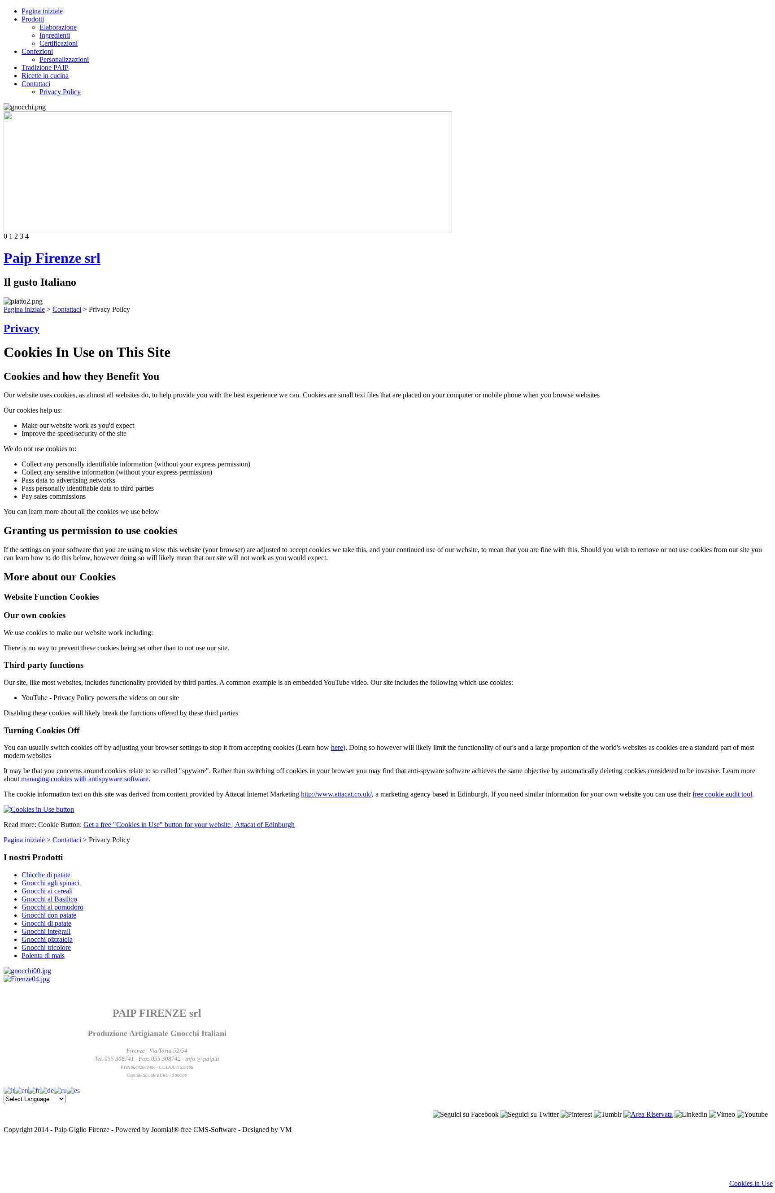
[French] (34, 1089)
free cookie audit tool (722, 794)
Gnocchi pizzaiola (47, 939)
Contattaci (36, 83)
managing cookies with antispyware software (84, 779)
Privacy (21, 328)
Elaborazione (58, 27)
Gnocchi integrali (46, 931)
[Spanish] (73, 1089)
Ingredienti (54, 35)
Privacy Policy (60, 92)
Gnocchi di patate (46, 923)
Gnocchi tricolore (46, 947)
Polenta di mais (43, 955)
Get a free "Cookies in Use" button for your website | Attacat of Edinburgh (189, 824)
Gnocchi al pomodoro (52, 907)
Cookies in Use (751, 1183)
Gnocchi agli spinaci (50, 883)
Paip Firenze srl (52, 258)
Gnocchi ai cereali (47, 891)
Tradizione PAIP (45, 67)
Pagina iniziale (42, 11)
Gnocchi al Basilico (49, 899)
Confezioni (37, 51)
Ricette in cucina (45, 75)
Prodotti (33, 19)
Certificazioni (58, 43)
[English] (21, 1089)
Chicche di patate (46, 875)
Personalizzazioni (64, 59)
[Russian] (60, 1089)
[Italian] (9, 1089)
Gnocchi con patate (49, 915)
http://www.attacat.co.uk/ (336, 794)
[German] (47, 1089)
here (337, 747)
